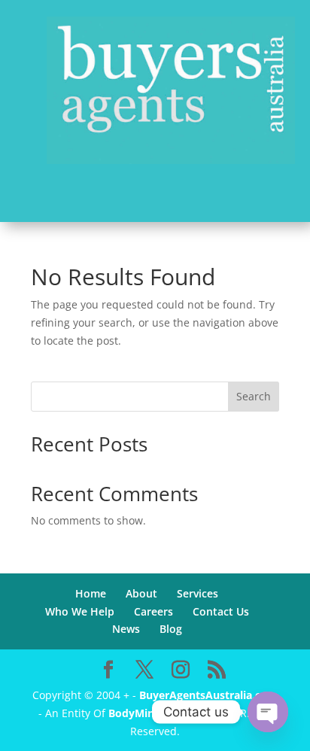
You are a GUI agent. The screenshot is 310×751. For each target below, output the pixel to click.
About (141, 593)
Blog (171, 629)
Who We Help (79, 611)
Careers (153, 611)
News (126, 629)
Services (197, 593)
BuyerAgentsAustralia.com (208, 695)
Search (253, 396)
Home (90, 593)
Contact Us (221, 611)
